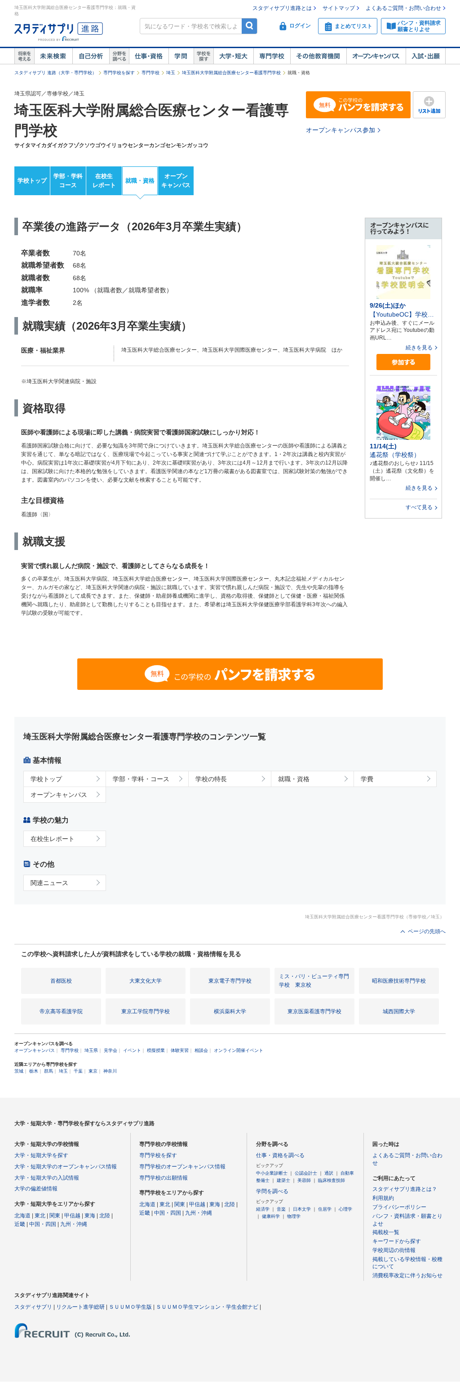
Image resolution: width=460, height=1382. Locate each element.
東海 (89, 1215)
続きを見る (419, 347)
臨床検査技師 (331, 1180)
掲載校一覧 (385, 1232)
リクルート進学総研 (80, 1307)
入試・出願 (426, 56)
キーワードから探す (396, 1241)
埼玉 (170, 72)
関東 (54, 1215)
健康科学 (271, 1216)
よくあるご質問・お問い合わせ (403, 8)
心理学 (345, 1209)
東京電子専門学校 (230, 981)
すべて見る (419, 507)
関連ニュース (49, 882)
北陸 (104, 1215)
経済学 (263, 1209)
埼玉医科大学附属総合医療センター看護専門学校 (231, 72)
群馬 (48, 1071)
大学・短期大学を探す (41, 1155)
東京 (92, 1071)
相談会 (201, 1050)
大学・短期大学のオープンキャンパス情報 (65, 1166)
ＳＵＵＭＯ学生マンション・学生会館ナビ (207, 1307)
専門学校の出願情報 (163, 1178)
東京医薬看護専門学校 (314, 1011)
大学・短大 (233, 56)
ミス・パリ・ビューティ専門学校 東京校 (314, 980)
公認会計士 (306, 1173)
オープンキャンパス (376, 56)
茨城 (18, 1071)
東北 (40, 1215)
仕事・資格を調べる (280, 1155)
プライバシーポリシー (399, 1207)
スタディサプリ (33, 1307)
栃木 (33, 1071)
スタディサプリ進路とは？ (404, 1189)
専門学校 (271, 56)
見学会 (110, 1050)
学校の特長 (211, 779)
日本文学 (302, 1209)
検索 (249, 26)
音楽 (281, 1209)
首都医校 (61, 981)
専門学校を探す (119, 72)
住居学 (325, 1209)
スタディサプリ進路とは (282, 8)
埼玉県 (91, 1050)
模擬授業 (156, 1050)
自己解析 (90, 56)
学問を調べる (272, 1191)
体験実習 (180, 1050)
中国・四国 (42, 1224)
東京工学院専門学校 (145, 1011)
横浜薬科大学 (230, 1011)
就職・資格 (140, 180)
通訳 (328, 1173)
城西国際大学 (399, 1011)
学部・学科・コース (141, 779)
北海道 (22, 1215)
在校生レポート (104, 181)
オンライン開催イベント (238, 1050)
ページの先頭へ (427, 931)
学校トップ (32, 180)
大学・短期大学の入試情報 (46, 1178)
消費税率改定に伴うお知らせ (407, 1275)
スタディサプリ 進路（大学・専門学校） (55, 72)
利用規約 (383, 1198)
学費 (367, 779)
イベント (132, 1050)
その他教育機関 (318, 56)
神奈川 (110, 1071)
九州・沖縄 (73, 1224)
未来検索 (53, 56)
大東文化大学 (145, 981)
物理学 (294, 1216)
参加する (403, 362)
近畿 (19, 1224)
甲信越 (72, 1215)
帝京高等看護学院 (61, 1011)
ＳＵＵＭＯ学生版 (130, 1307)
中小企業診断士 (272, 1173)
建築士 (283, 1180)
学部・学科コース (68, 181)
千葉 (78, 1071)
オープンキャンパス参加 (340, 130)
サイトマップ (339, 8)
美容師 (304, 1180)
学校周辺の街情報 (394, 1250)
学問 (181, 56)
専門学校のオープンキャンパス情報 (182, 1166)
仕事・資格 (148, 56)
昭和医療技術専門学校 (399, 981)
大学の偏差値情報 (36, 1188)
